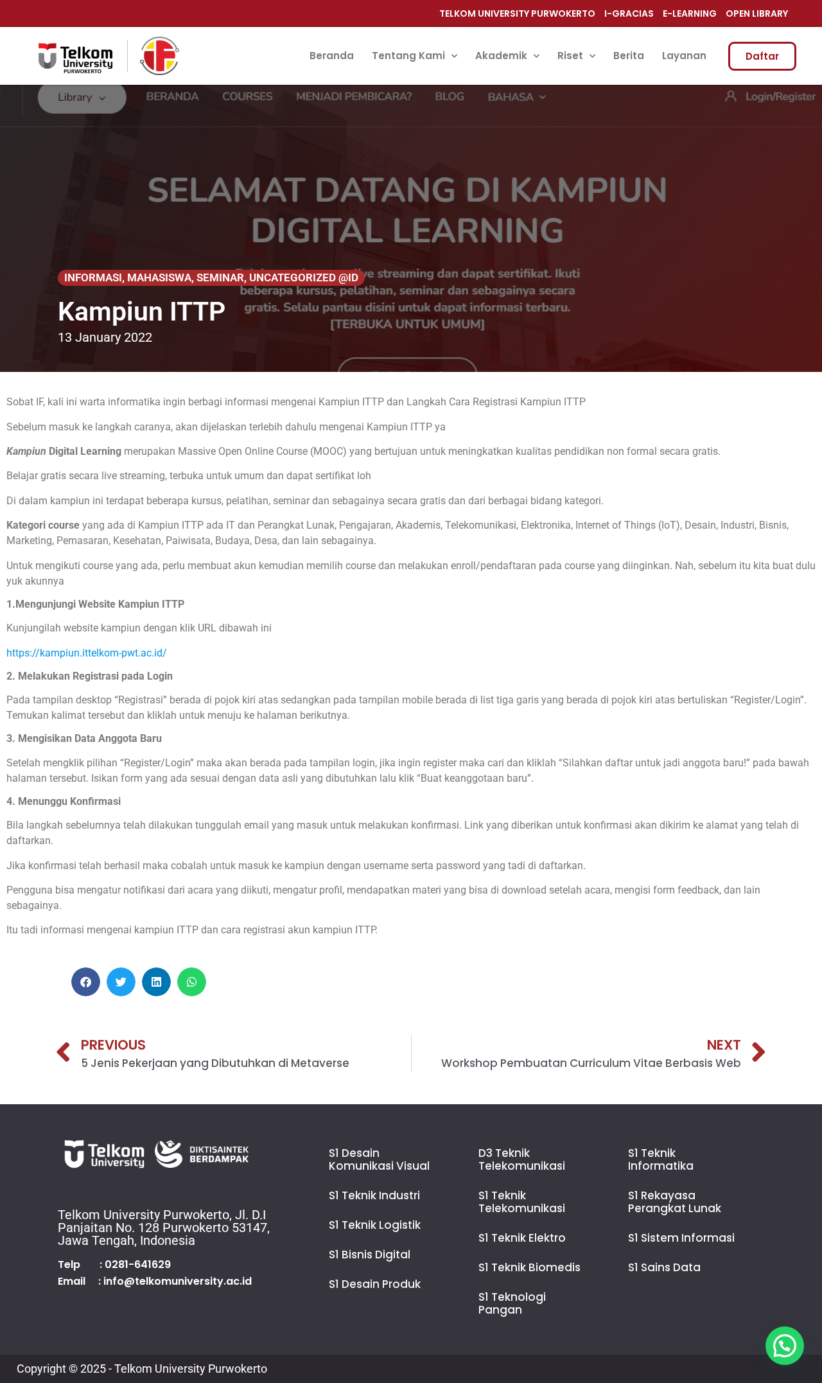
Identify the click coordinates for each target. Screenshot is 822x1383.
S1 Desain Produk (375, 1284)
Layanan (684, 55)
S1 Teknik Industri (374, 1195)
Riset (570, 55)
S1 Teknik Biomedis (529, 1267)
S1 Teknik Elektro (522, 1238)
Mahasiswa (159, 277)
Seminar (220, 277)
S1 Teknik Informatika (661, 1159)
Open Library (757, 13)
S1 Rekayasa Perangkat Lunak (674, 1202)
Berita (628, 55)
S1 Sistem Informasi (681, 1238)
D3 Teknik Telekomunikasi (521, 1159)
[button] (85, 981)
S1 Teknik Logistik (375, 1225)
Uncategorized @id (303, 277)
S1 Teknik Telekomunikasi (521, 1202)
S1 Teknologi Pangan (512, 1303)
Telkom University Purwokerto (517, 13)
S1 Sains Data (664, 1267)
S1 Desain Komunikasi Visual (379, 1159)
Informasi (93, 277)
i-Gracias (629, 13)
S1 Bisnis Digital (369, 1254)
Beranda (332, 55)
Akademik (501, 55)
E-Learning (690, 13)
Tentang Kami (408, 55)
